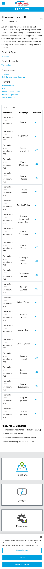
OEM (3, 89)
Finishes (5, 74)
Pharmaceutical (8, 98)
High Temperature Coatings (13, 77)
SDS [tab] (13, 108)
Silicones (5, 56)
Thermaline (6, 65)
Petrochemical (7, 86)
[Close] (41, 537)
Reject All (22, 557)
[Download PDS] (36, 122)
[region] (22, 551)
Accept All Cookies (21, 564)
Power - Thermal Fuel (10, 92)
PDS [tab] (5, 108)
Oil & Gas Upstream (9, 95)
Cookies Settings (22, 550)
